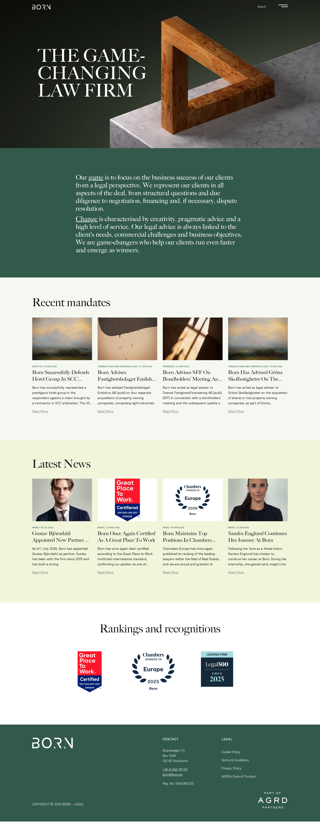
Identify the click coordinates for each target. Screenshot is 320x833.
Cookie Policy (230, 752)
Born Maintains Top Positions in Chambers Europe (187, 536)
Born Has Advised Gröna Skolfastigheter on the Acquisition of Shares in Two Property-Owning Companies (255, 375)
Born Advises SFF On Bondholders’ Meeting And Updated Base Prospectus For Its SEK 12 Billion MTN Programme (192, 375)
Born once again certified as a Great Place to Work (126, 536)
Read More (40, 411)
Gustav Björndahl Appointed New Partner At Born (61, 536)
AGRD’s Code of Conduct (238, 776)
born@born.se (172, 774)
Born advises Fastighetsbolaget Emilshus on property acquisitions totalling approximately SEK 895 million (127, 375)
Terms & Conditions (235, 760)
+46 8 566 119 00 (175, 769)
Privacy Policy (231, 768)
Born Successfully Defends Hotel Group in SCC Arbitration (60, 375)
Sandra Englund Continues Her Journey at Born (257, 536)
